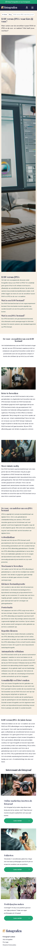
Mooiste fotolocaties (9, 945)
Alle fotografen (7, 939)
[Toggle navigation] (32, 8)
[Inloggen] (27, 7)
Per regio (5, 942)
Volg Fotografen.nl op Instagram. (18, 2)
